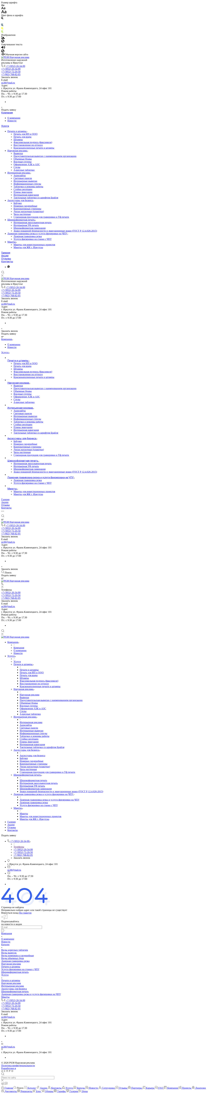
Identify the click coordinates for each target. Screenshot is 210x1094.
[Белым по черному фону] (2, 22)
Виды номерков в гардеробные (17, 955)
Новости (11, 120)
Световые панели (23, 178)
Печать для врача (22, 136)
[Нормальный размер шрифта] (3, 8)
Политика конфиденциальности (18, 1065)
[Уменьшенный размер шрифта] (2, 5)
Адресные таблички (24, 170)
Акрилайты (20, 175)
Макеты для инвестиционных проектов (34, 244)
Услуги (5, 126)
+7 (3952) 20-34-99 (15, 66)
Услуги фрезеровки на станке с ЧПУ (33, 239)
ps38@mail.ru (8, 82)
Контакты (7, 261)
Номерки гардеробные (25, 206)
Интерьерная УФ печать (26, 225)
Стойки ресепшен (23, 189)
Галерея (5, 252)
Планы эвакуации (23, 192)
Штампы (18, 139)
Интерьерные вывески (25, 181)
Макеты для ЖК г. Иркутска (28, 247)
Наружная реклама (17, 150)
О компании (13, 118)
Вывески (18, 153)
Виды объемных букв (12, 958)
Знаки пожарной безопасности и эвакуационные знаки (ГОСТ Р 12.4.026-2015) (55, 230)
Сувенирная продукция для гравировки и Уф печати (41, 217)
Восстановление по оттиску (28, 145)
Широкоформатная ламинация (30, 228)
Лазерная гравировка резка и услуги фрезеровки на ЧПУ (37, 233)
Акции (4, 255)
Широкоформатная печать (21, 219)
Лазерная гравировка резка (28, 236)
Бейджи (18, 203)
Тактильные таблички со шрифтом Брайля (36, 197)
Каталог (5, 944)
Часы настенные (22, 214)
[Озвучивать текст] (3, 48)
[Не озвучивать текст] (2, 51)
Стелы (17, 167)
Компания (7, 112)
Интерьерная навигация (26, 195)
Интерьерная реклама (19, 172)
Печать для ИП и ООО (26, 134)
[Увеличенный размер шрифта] (3, 12)
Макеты (11, 242)
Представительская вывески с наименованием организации (45, 156)
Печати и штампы (17, 131)
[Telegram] (8, 267)
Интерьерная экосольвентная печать (33, 222)
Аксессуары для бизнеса (20, 200)
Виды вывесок (9, 952)
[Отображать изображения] (3, 38)
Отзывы (6, 258)
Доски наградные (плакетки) (29, 211)
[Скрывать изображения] (2, 41)
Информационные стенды (27, 183)
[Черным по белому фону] (2, 18)
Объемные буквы (23, 159)
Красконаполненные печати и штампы (34, 148)
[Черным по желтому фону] (2, 28)
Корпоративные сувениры (27, 208)
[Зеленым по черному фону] (2, 32)
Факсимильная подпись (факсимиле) (33, 142)
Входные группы (23, 161)
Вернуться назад (9, 913)
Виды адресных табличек (14, 950)
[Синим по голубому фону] (2, 25)
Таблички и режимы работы (28, 186)
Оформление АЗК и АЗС (27, 164)
